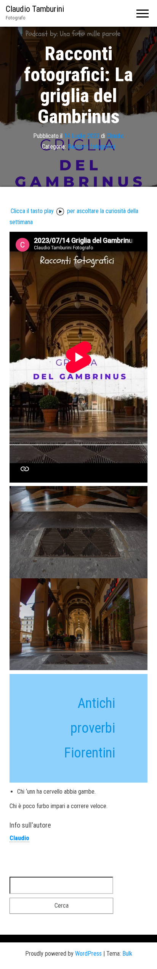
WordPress (88, 953)
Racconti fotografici (91, 146)
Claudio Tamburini (35, 9)
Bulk (127, 953)
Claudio (115, 135)
